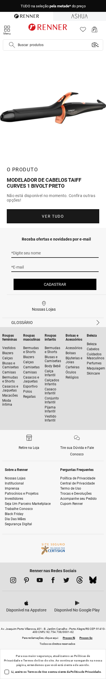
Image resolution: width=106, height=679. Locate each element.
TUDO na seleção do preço (53, 6)
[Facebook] (53, 581)
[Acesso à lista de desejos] (82, 31)
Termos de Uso (33, 660)
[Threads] (79, 581)
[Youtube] (39, 581)
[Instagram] (13, 581)
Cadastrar (55, 284)
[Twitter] (66, 581)
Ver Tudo (53, 216)
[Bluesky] (92, 581)
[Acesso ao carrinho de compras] (94, 31)
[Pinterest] (26, 581)
